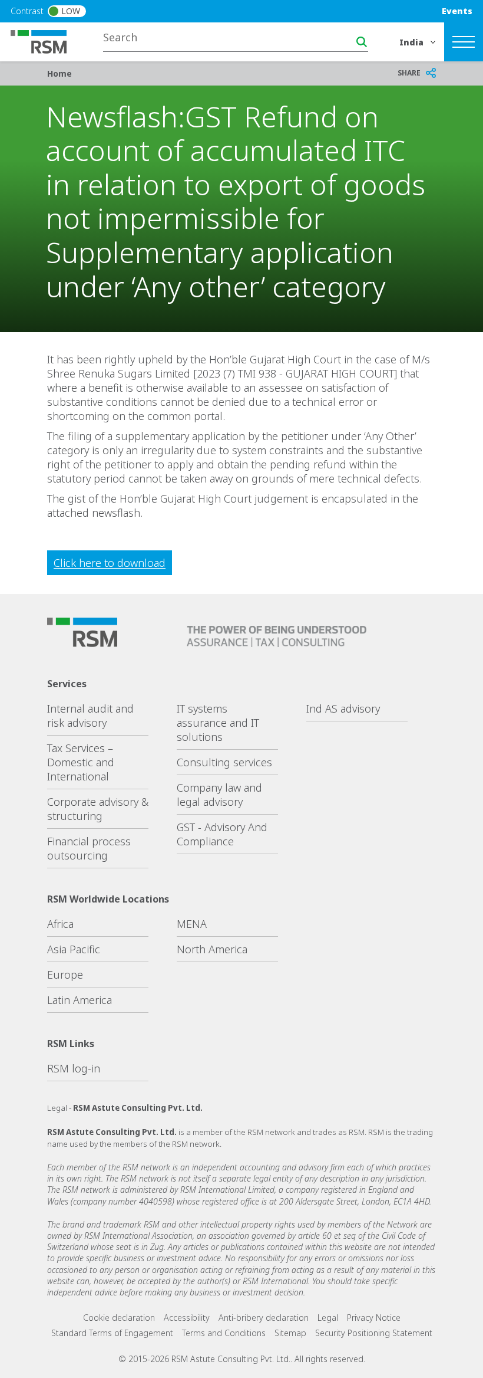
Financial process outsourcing (89, 848)
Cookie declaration (119, 1317)
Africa (60, 924)
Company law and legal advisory (219, 794)
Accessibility (187, 1317)
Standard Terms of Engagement (112, 1332)
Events (457, 11)
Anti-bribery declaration (264, 1317)
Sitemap (290, 1332)
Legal (327, 1317)
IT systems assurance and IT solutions (218, 722)
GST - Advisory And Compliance (222, 834)
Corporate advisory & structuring (97, 809)
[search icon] (361, 42)
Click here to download (110, 563)
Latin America (79, 1000)
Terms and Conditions (224, 1332)
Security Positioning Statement (373, 1332)
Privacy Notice (374, 1317)
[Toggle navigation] (463, 41)
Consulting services (224, 762)
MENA (192, 924)
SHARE (409, 73)
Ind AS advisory (343, 708)
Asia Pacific (73, 949)
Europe (65, 974)
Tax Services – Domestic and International (80, 762)
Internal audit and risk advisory (90, 715)
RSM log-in (73, 1068)
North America (212, 949)
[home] (46, 40)
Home (59, 73)
